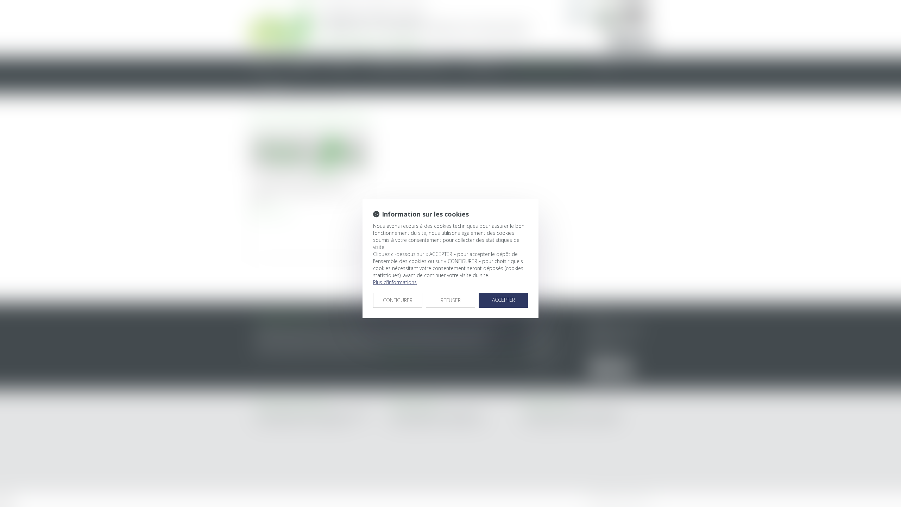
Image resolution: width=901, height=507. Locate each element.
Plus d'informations (395, 282)
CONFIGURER (397, 300)
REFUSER (451, 300)
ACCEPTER (503, 299)
